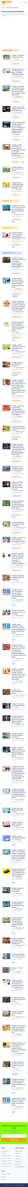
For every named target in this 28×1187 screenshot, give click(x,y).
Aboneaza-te (14, 1139)
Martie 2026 (18, 1164)
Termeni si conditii (5, 1174)
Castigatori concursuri (6, 1160)
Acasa (2, 7)
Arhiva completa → (20, 1166)
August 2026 (18, 1151)
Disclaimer (3, 1176)
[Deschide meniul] (25, 2)
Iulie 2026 (17, 1153)
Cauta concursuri (5, 1166)
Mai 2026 (17, 1159)
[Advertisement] (14, 33)
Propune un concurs (6, 1163)
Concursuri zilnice (5, 1155)
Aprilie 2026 (18, 1161)
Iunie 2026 (18, 1156)
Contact (3, 1179)
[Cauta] (21, 2)
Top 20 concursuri (5, 1158)
